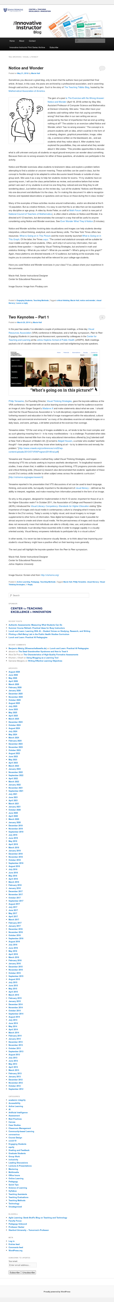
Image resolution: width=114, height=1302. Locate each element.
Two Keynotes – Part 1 (29, 317)
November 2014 (16, 1007)
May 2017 (13, 913)
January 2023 (15, 768)
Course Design (15, 1137)
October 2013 (15, 1048)
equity (11, 1147)
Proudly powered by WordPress (57, 1291)
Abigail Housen (65, 440)
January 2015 (15, 1001)
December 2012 (16, 1079)
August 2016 (14, 941)
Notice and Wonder (26, 68)
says (45, 239)
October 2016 (15, 935)
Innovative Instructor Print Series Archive (27, 47)
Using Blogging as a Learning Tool (42, 657)
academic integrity (17, 1100)
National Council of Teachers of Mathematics (30, 213)
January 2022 (15, 784)
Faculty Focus (15, 1220)
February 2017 (15, 922)
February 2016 (15, 960)
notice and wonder (87, 300)
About (21, 40)
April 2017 (13, 916)
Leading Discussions (18, 1162)
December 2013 (16, 1041)
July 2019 (13, 834)
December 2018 (16, 853)
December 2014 (16, 1004)
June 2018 (13, 872)
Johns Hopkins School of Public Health (56, 339)
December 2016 (16, 929)
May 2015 (13, 988)
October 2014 (15, 1010)
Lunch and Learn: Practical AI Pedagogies (28, 637)
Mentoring (13, 1169)
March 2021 (14, 803)
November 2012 (16, 1082)
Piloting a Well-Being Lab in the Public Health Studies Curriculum (39, 634)
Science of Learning (18, 1187)
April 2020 (13, 816)
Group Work (14, 1156)
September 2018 (16, 863)
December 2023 (16, 743)
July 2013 (13, 1057)
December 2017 (16, 891)
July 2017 (13, 907)
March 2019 (14, 847)
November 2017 (16, 894)
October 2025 (15, 700)
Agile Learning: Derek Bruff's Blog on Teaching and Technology (38, 1217)
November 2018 (16, 856)
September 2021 (16, 790)
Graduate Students (17, 1153)
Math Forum (75, 210)
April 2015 (13, 991)
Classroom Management (20, 1128)
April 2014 (13, 1029)
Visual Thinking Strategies (59, 401)
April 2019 (13, 844)
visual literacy (82, 487)
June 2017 (13, 910)
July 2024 (13, 731)
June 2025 (13, 709)
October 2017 (15, 897)
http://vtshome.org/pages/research (25, 477)
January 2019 (15, 850)
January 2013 (15, 1076)
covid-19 (12, 1140)
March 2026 (14, 684)
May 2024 (13, 734)
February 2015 (15, 998)
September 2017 (16, 900)
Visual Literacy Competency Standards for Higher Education (60, 506)
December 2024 (16, 722)
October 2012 (15, 1085)
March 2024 (14, 737)
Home (12, 40)
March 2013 (14, 1070)
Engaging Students (25, 300)
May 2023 (13, 759)
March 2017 (14, 919)
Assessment (14, 1115)
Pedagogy (35, 581)
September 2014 (16, 1013)
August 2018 (14, 866)
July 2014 (13, 1019)
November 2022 (16, 772)
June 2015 (13, 985)
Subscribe (54, 47)
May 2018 (13, 875)
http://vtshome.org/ (50, 574)
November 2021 (16, 787)
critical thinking (63, 300)
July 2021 (13, 794)
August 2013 (14, 1054)
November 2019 (16, 828)
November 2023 (16, 747)
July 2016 (13, 944)
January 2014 (15, 1038)
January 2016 (15, 963)
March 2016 (14, 957)
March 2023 (14, 765)
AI (10, 1109)
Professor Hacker (16, 1227)
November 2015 (16, 969)
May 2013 (13, 1063)
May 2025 (13, 712)
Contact (32, 40)
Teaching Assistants (18, 1194)
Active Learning (23, 581)
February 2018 (15, 885)
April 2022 (13, 778)
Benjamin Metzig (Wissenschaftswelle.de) (28, 648)
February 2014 (15, 1035)
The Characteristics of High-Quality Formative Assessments (51, 654)
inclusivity (13, 1159)
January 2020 (15, 822)
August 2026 (14, 671)
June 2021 (13, 797)
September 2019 (16, 831)
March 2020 (14, 819)
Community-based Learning (21, 1131)
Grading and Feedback (19, 1150)
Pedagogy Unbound (18, 1223)
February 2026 (15, 687)
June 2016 (13, 947)
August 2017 (14, 903)
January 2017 (15, 925)
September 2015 (16, 976)
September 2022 (16, 775)
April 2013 (13, 1067)
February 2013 (15, 1073)
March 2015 (14, 994)
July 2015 (13, 982)
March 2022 (14, 781)
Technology (14, 1203)
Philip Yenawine (16, 401)
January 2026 (15, 690)
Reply (29, 584)
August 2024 (14, 728)
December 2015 (16, 966)
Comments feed (16, 1247)
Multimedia (14, 1172)
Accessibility (14, 1103)
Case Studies (15, 1125)
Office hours (14, 1175)
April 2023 (13, 762)
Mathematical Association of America (27, 90)
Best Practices (15, 1118)
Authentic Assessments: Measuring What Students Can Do (35, 624)
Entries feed (14, 1244)
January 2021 (15, 806)
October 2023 (15, 750)
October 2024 (15, 725)
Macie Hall (35, 73)
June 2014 (13, 1023)
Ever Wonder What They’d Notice (76, 221)
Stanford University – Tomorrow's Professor (29, 1230)
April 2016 (13, 954)
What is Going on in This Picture (35, 235)
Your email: (13, 1261)
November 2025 (16, 696)
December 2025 (16, 693)
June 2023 (13, 756)
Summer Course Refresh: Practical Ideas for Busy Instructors (37, 627)
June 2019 (13, 838)
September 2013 (16, 1051)
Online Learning (16, 1178)
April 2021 (13, 800)
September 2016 (16, 938)
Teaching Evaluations (18, 1197)
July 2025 (13, 706)
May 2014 (13, 1026)
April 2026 (13, 681)
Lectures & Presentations (20, 1165)
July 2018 (13, 869)
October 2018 (15, 859)
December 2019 (16, 825)
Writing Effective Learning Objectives (45, 660)
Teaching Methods (41, 300)
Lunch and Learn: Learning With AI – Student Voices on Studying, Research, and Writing (49, 631)
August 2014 (14, 1016)
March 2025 (14, 718)
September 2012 (16, 1089)
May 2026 (13, 678)
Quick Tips (14, 1184)
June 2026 (13, 674)
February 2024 (15, 740)
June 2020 (13, 812)
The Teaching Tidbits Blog (76, 87)
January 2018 (15, 888)
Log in (12, 1241)
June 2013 (13, 1060)
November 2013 (16, 1045)
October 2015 (15, 973)
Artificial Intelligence (18, 1112)
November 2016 (16, 932)
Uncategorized (15, 1206)
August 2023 (14, 753)
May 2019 (13, 841)
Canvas (12, 1121)
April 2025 (13, 715)
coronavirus (14, 1134)
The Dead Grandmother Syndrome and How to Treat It (43, 651)
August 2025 (14, 703)
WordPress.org (15, 1250)
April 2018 (13, 878)
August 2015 (14, 979)
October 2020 (15, 809)
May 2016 (13, 951)
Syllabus (13, 1190)
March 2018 (14, 881)
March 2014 (14, 1032)
